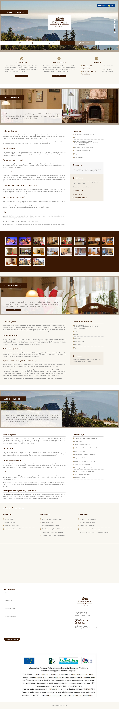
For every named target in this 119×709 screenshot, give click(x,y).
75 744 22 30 (86, 68)
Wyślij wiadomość (12, 639)
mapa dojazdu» (86, 74)
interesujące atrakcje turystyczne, (42, 142)
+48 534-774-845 (87, 66)
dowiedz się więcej (21, 75)
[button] (115, 19)
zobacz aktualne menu (13, 310)
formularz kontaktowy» (89, 71)
